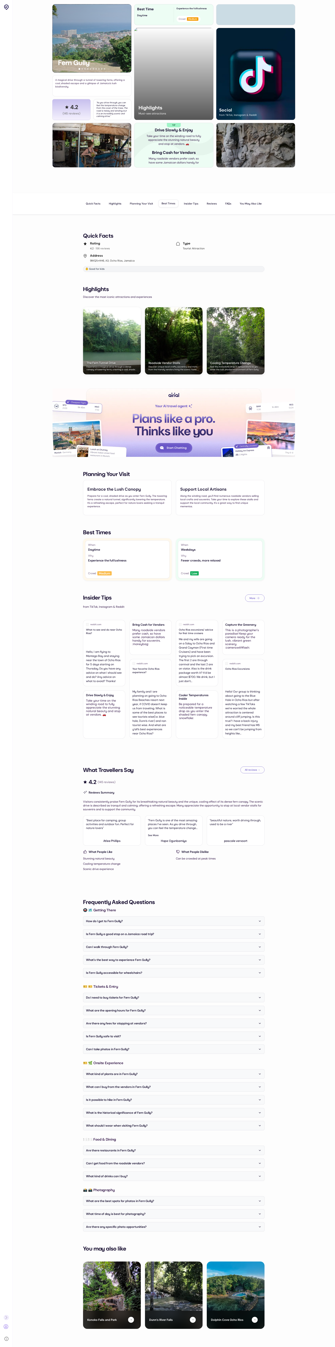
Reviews (212, 203)
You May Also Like (251, 203)
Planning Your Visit (141, 203)
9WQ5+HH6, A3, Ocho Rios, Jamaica (112, 260)
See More (153, 835)
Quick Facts (93, 203)
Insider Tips (191, 203)
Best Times (168, 203)
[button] (79, 69)
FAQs (228, 203)
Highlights (115, 203)
